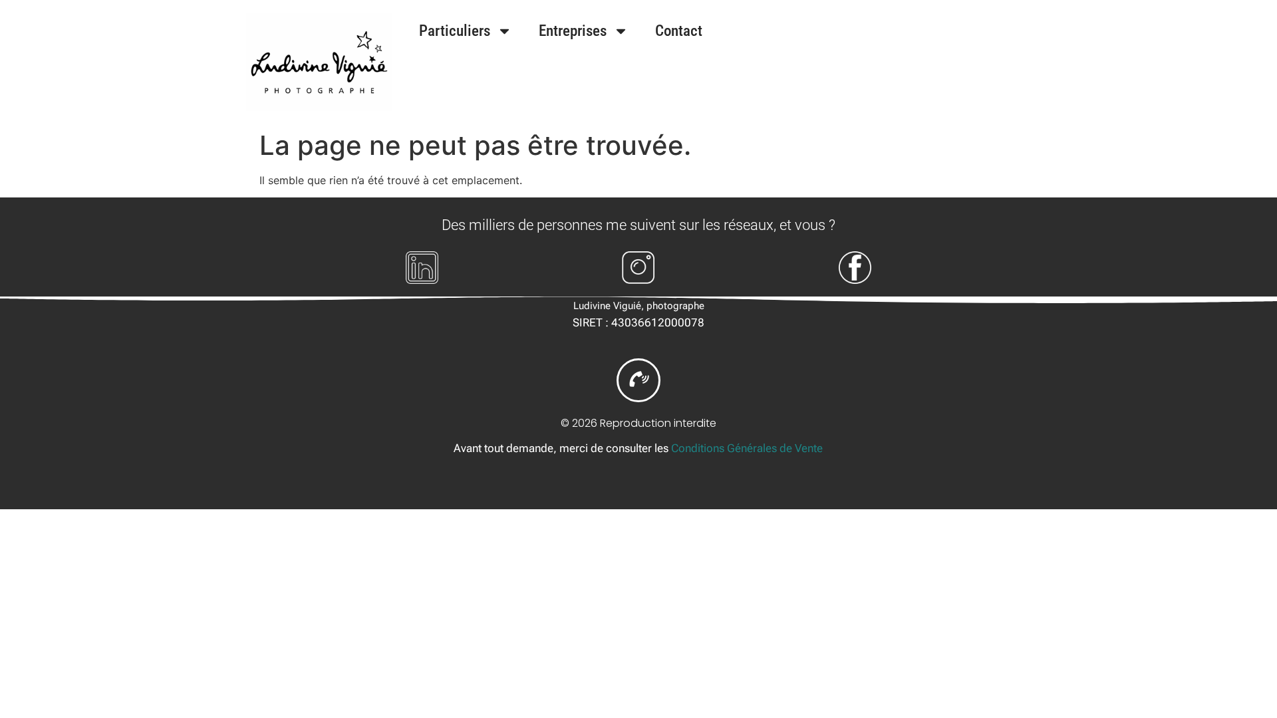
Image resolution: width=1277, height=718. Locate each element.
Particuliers (454, 31)
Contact (678, 31)
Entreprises (573, 31)
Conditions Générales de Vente (747, 448)
